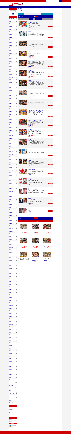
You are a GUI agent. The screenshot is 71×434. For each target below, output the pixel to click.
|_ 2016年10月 (13, 212)
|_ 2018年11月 (13, 172)
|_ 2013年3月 (13, 281)
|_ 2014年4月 (13, 260)
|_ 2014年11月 (13, 249)
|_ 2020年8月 (13, 138)
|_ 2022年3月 (13, 108)
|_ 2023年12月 (13, 74)
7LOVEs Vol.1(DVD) (31, 169)
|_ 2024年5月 (13, 66)
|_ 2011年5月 (13, 316)
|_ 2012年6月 (13, 295)
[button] (12, 426)
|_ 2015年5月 (13, 239)
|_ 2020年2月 (13, 148)
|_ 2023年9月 (13, 79)
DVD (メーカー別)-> (13, 382)
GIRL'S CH (29, 178)
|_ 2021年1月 (13, 130)
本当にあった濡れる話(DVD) (32, 189)
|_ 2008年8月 (13, 369)
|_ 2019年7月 (13, 159)
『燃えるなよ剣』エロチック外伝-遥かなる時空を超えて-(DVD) (36, 160)
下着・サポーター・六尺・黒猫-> (13, 397)
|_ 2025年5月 (13, 47)
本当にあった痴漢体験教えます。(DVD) (34, 120)
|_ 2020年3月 (13, 146)
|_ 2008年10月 (13, 366)
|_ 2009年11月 (13, 345)
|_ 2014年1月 (13, 265)
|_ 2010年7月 (13, 332)
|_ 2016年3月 (13, 223)
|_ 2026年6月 (13, 26)
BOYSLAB (29, 31)
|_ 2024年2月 (13, 71)
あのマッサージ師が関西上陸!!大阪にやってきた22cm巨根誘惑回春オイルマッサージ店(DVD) (36, 111)
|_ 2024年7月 (13, 63)
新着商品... (10, 400)
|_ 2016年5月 (13, 220)
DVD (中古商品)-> (13, 385)
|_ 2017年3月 (13, 204)
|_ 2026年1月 (13, 34)
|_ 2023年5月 (13, 85)
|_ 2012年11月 (13, 287)
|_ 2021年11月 (13, 114)
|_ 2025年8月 (13, 42)
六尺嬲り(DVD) (30, 51)
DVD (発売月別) (21, 8)
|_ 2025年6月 (13, 45)
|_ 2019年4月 (13, 164)
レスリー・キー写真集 (13, 393)
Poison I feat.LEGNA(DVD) (32, 32)
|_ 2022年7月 (13, 101)
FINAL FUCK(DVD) (31, 71)
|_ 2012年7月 (13, 294)
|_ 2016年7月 (13, 217)
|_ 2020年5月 (13, 143)
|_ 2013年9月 (13, 271)
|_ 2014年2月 (13, 263)
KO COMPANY (30, 60)
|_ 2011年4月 (13, 318)
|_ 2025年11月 (13, 37)
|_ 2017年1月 (13, 207)
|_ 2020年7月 (13, 140)
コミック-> (13, 395)
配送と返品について (11, 407)
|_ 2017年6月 (13, 199)
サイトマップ (10, 414)
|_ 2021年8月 (13, 119)
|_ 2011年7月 (13, 313)
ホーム (18, 8)
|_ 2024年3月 (13, 69)
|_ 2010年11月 (13, 326)
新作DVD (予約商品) (13, 18)
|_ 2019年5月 (13, 162)
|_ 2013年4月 (13, 279)
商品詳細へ (50, 37)
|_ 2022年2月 (13, 109)
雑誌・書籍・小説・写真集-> (13, 392)
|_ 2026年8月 (13, 23)
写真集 (13, 390)
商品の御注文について (11, 419)
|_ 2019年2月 (13, 167)
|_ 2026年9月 (13, 21)
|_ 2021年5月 (13, 124)
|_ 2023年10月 (13, 77)
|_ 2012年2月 (13, 302)
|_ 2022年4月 (13, 106)
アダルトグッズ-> (13, 387)
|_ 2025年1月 (13, 53)
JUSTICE (29, 21)
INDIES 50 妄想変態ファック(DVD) (33, 81)
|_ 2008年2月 (13, 379)
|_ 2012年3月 (13, 300)
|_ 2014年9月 (13, 252)
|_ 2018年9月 (13, 175)
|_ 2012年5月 (13, 297)
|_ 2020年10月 (13, 135)
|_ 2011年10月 (13, 308)
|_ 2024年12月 (13, 55)
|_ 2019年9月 (13, 156)
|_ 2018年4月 (13, 183)
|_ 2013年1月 (13, 284)
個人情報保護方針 (11, 409)
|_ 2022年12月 (13, 93)
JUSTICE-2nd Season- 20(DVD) (33, 22)
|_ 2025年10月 (13, 39)
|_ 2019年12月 (13, 151)
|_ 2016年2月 (13, 225)
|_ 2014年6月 (13, 257)
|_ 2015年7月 (13, 236)
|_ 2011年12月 (13, 305)
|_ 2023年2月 (13, 90)
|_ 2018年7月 (13, 178)
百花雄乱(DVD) (47, 258)
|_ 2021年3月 (13, 127)
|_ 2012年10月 (13, 289)
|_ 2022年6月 (13, 103)
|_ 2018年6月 (13, 180)
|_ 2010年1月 (13, 342)
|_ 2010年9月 (13, 329)
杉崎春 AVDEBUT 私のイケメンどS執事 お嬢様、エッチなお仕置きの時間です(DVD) (36, 199)
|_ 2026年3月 (13, 31)
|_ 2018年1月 (13, 188)
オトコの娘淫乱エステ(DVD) (32, 140)
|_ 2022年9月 (13, 98)
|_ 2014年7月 (13, 255)
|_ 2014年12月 (13, 247)
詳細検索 (13, 14)
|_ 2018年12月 (13, 170)
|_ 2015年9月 (13, 233)
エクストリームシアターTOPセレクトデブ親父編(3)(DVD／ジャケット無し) (23, 259)
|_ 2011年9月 (13, 310)
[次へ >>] (36, 16)
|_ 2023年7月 (13, 82)
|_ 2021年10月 (13, 116)
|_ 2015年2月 (13, 244)
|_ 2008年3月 (13, 377)
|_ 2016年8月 (13, 215)
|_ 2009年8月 (13, 350)
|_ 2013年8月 (13, 273)
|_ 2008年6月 (13, 372)
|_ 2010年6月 (13, 334)
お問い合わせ (10, 412)
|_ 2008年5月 (13, 374)
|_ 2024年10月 (13, 58)
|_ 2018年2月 (13, 186)
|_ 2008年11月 (13, 364)
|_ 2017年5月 (13, 201)
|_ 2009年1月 (13, 361)
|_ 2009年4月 (13, 356)
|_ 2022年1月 (13, 111)
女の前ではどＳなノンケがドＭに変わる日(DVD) (36, 61)
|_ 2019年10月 (13, 154)
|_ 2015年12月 (13, 228)
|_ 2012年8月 (13, 292)
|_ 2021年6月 (13, 122)
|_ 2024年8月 (13, 61)
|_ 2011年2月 (13, 321)
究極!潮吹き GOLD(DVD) (32, 100)
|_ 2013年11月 (13, 268)
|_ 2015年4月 (13, 241)
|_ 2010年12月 (13, 324)
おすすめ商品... (11, 402)
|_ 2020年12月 (13, 132)
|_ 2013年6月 (13, 276)
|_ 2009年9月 (13, 348)
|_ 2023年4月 (13, 87)
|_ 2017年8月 (13, 196)
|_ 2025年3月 (13, 50)
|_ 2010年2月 (13, 340)
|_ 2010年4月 (13, 337)
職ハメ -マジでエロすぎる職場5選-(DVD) (34, 130)
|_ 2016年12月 (13, 209)
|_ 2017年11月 (13, 191)
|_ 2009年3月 (13, 358)
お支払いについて (11, 421)
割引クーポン (10, 415)
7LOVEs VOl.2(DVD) (31, 179)
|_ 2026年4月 (13, 29)
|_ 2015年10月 (13, 231)
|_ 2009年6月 (13, 353)
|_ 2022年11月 (13, 95)
